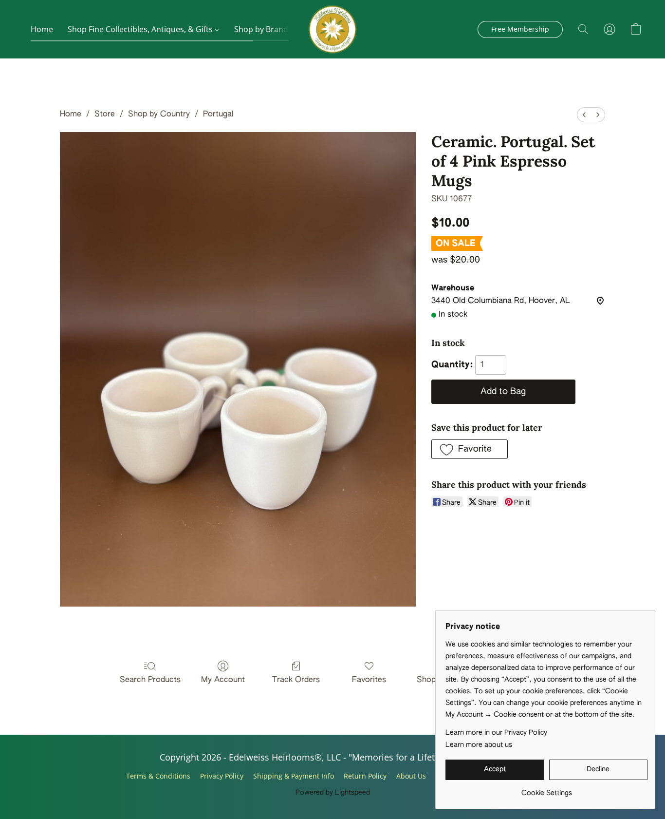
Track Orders (296, 680)
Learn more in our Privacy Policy (496, 732)
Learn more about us (478, 745)
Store (104, 114)
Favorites (369, 680)
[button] (332, 29)
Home (42, 29)
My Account (223, 680)
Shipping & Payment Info (293, 776)
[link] (546, 789)
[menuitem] (584, 115)
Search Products (150, 680)
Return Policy (365, 776)
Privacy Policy (221, 776)
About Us (411, 776)
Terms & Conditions (158, 776)
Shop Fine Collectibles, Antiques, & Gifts (141, 29)
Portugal (218, 114)
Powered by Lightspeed (333, 792)
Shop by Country (159, 114)
